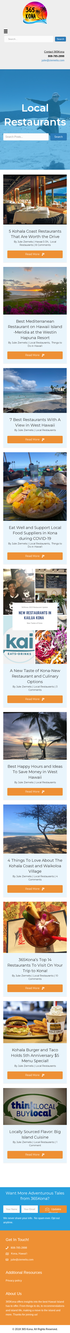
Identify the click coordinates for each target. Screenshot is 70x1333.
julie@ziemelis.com (53, 60)
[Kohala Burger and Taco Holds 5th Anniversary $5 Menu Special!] (35, 1022)
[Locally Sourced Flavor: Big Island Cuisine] (35, 1106)
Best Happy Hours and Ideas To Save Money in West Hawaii (35, 772)
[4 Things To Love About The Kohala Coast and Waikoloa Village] (35, 829)
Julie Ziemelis (26, 241)
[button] (35, 254)
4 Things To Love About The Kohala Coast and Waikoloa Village (35, 866)
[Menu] (6, 31)
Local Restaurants (39, 342)
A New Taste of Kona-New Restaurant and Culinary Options (35, 676)
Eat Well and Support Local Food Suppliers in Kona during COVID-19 (35, 533)
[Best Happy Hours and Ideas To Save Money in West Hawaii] (35, 735)
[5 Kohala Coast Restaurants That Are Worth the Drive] (35, 199)
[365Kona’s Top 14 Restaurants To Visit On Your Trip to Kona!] (35, 927)
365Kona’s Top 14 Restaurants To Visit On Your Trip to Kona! (35, 965)
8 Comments (43, 245)
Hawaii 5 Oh (41, 241)
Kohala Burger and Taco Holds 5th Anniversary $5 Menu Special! (35, 1055)
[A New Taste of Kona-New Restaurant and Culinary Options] (35, 616)
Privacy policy (14, 1280)
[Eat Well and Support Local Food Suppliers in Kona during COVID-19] (35, 486)
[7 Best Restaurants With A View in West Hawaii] (35, 390)
